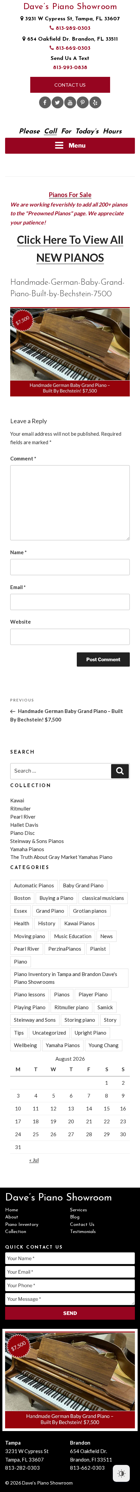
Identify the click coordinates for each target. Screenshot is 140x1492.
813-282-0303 (72, 28)
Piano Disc (22, 833)
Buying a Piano (56, 898)
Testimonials (83, 1231)
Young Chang (104, 1045)
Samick (105, 1007)
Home (11, 1210)
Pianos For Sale (70, 194)
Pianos (62, 994)
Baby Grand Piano (83, 885)
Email (18, 587)
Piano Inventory (21, 1224)
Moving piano (29, 936)
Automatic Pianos (34, 885)
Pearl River (23, 817)
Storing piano (80, 1020)
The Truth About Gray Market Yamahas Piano (61, 857)
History (46, 923)
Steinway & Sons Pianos (37, 841)
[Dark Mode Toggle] (121, 1473)
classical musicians (103, 898)
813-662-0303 (72, 48)
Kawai (17, 800)
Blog (75, 1217)
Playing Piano (30, 1007)
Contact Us (70, 85)
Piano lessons (29, 994)
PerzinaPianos (64, 949)
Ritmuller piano (71, 1007)
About (11, 1217)
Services (78, 1210)
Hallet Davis (24, 825)
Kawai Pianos (79, 923)
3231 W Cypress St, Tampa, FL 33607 (71, 19)
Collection (15, 1231)
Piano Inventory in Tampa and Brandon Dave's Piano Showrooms (65, 978)
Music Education (72, 936)
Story (110, 1020)
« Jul (34, 1160)
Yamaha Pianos (27, 849)
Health (21, 923)
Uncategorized (49, 1033)
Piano (20, 961)
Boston (22, 898)
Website (20, 622)
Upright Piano (90, 1033)
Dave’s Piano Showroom (70, 7)
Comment (23, 458)
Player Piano (93, 994)
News (106, 936)
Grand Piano (50, 911)
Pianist (98, 949)
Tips (19, 1033)
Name (18, 552)
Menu (77, 145)
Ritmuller (20, 808)
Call (50, 131)
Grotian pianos (90, 911)
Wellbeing (25, 1045)
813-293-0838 (70, 67)
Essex (20, 911)
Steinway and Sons (35, 1020)
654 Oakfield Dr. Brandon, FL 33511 (71, 39)
